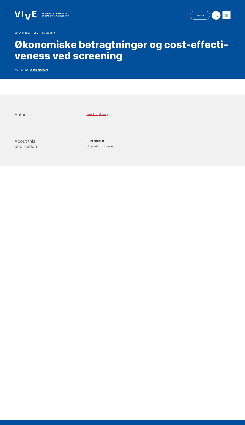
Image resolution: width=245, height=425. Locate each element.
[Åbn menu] (226, 15)
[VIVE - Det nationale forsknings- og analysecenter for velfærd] (45, 15)
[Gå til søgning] (216, 15)
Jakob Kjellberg (39, 69)
